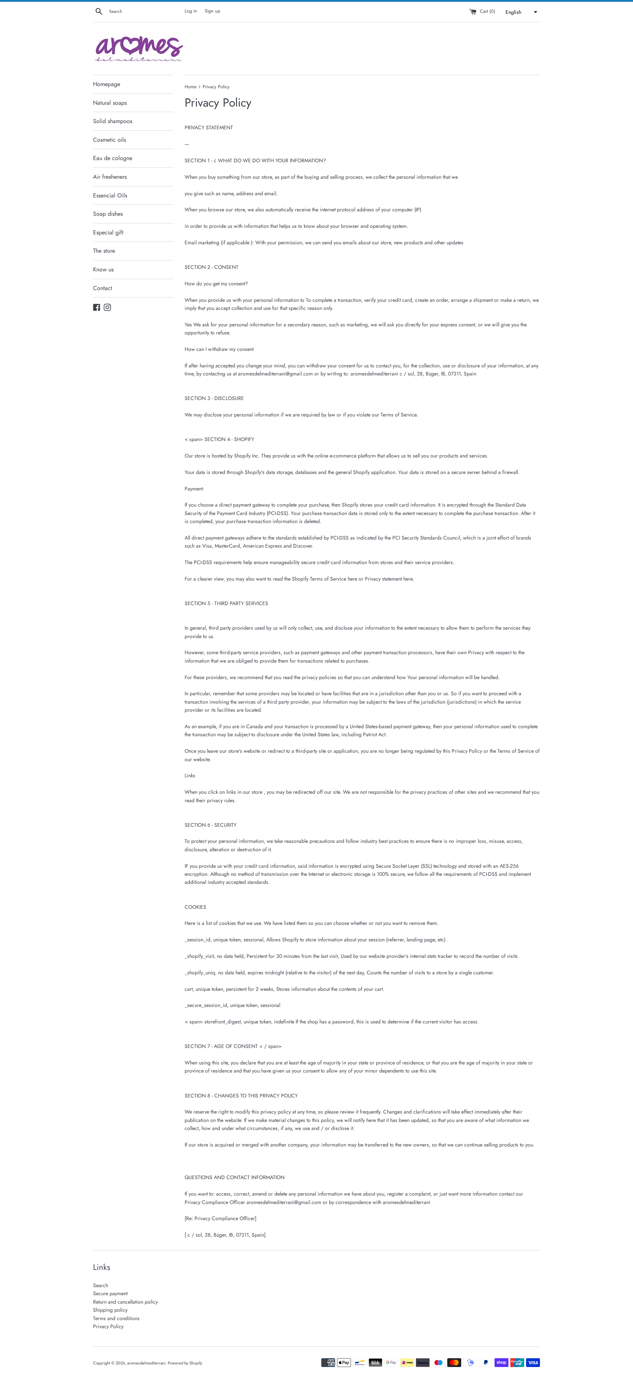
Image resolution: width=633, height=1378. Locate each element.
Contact (102, 288)
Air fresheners (110, 177)
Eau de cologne (112, 158)
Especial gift (108, 232)
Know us (103, 269)
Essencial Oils (110, 195)
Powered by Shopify (185, 1363)
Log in (191, 11)
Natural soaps (110, 103)
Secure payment (110, 1293)
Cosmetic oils (109, 140)
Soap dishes (108, 214)
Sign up (212, 11)
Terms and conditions (116, 1318)
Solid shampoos (112, 121)
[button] (520, 12)
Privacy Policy (108, 1326)
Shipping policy (110, 1310)
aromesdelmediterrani (146, 1363)
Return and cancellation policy (125, 1301)
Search (100, 1285)
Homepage (106, 84)
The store (104, 251)
